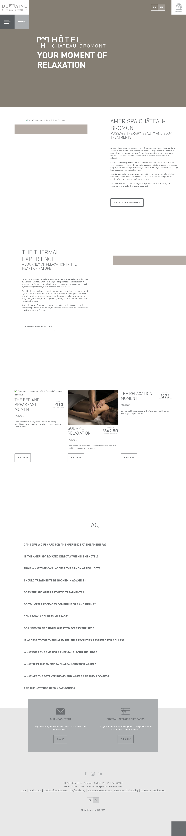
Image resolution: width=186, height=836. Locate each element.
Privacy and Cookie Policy (126, 790)
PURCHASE (125, 739)
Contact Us (146, 790)
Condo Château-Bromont (56, 790)
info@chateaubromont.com (109, 786)
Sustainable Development (100, 790)
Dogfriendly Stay (77, 790)
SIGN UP (60, 739)
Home (23, 790)
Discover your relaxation (127, 202)
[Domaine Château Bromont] (14, 7)
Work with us (159, 790)
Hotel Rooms (35, 790)
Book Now (23, 457)
